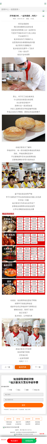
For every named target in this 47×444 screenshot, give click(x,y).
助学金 (18, 418)
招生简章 (27, 418)
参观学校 (8, 418)
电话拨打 (14, 441)
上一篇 (7, 367)
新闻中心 (5, 9)
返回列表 (22, 367)
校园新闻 (14, 9)
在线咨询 (30, 440)
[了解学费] (41, 441)
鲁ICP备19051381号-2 (26, 430)
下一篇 (38, 367)
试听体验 (37, 418)
